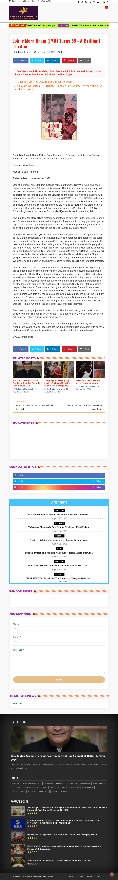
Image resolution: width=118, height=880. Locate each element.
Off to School (18, 791)
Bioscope (42, 25)
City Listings (99, 783)
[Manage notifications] (112, 874)
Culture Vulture (31, 787)
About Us (80, 876)
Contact (98, 876)
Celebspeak (85, 783)
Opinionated (43, 791)
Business (60, 783)
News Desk (59, 510)
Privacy (89, 876)
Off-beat (31, 791)
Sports (64, 791)
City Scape (59, 523)
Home (71, 876)
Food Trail (54, 787)
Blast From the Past (32, 783)
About (33, 1)
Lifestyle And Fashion (71, 787)
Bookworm (48, 783)
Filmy (59, 549)
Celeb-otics (72, 783)
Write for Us (45, 1)
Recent (64, 52)
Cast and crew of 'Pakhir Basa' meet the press (45, 81)
